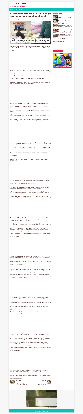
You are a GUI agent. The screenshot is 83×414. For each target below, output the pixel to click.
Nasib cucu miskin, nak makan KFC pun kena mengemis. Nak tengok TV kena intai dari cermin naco (65, 31)
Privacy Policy (40, 410)
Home (11, 9)
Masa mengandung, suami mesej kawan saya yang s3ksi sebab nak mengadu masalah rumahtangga (65, 26)
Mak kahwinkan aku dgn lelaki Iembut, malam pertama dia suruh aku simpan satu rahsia (65, 22)
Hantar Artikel (19, 9)
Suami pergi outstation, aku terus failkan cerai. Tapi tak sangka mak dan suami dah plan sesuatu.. (65, 17)
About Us (29, 410)
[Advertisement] (30, 60)
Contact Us (52, 410)
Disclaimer (34, 410)
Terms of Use (46, 410)
